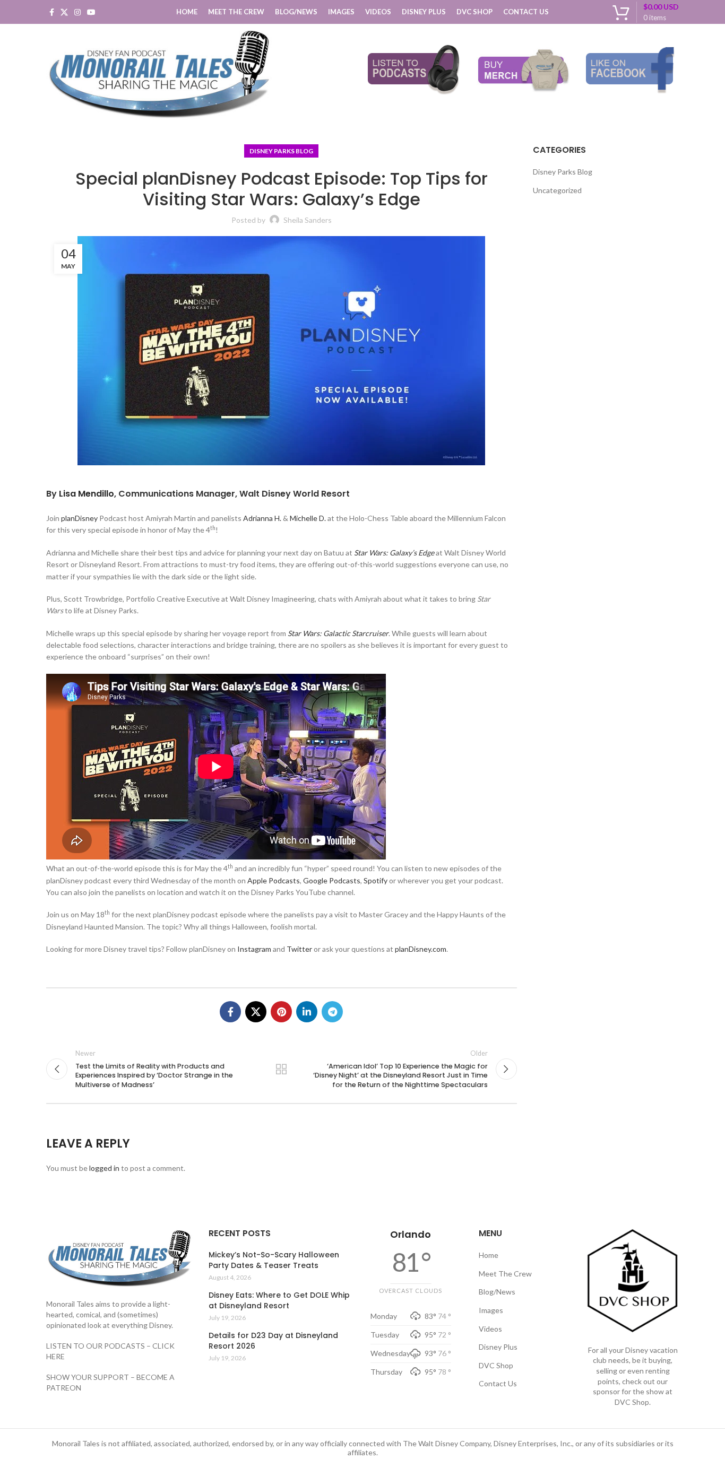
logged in (104, 1167)
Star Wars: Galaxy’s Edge (394, 552)
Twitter (299, 948)
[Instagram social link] (77, 12)
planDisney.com (420, 948)
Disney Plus (498, 1346)
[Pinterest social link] (281, 1011)
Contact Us (498, 1383)
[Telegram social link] (332, 1011)
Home (488, 1254)
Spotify (375, 880)
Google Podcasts (331, 880)
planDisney (79, 518)
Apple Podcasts (273, 880)
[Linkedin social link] (306, 1011)
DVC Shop (496, 1365)
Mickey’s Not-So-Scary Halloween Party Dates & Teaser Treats (274, 1260)
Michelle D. (308, 518)
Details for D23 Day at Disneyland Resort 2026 (273, 1341)
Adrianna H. (262, 518)
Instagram (254, 948)
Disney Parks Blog (281, 151)
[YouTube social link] (91, 12)
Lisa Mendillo (86, 494)
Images (491, 1310)
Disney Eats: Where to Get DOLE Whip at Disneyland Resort (279, 1300)
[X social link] (64, 12)
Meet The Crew (505, 1273)
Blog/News (497, 1291)
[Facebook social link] (51, 12)
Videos (490, 1328)
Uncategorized (557, 190)
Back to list (281, 1069)
